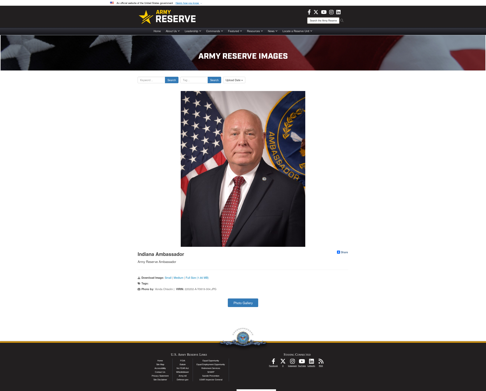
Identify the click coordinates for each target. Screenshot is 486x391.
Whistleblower (182, 372)
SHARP (210, 372)
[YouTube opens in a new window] (324, 11)
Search (171, 80)
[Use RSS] (321, 362)
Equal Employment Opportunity (210, 364)
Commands (213, 31)
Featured (233, 31)
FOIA (182, 360)
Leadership (191, 31)
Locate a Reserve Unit (295, 31)
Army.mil (182, 376)
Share (344, 252)
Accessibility (160, 368)
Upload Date (233, 80)
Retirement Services (210, 368)
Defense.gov (183, 379)
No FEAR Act (183, 368)
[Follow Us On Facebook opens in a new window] (273, 362)
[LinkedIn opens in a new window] (338, 11)
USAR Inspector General (210, 379)
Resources (253, 31)
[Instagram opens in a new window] (331, 11)
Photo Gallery (243, 303)
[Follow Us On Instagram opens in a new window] (292, 362)
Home (157, 31)
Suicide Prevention (210, 376)
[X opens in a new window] (315, 11)
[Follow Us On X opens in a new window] (283, 362)
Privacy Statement (160, 376)
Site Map (160, 364)
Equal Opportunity (211, 360)
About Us (171, 31)
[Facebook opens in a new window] (309, 11)
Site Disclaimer (160, 379)
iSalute (183, 364)
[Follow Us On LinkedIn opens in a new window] (311, 362)
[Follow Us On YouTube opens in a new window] (302, 362)
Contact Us (160, 372)
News (271, 31)
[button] (189, 3)
